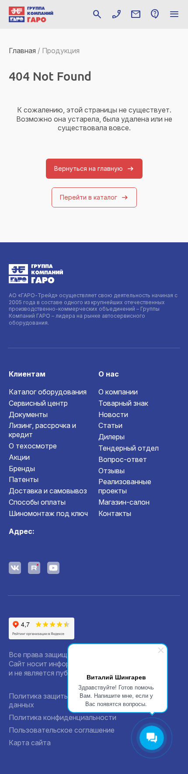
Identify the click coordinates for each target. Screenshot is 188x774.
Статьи (110, 425)
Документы (28, 414)
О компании (118, 391)
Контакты (114, 513)
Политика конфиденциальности (62, 717)
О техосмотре (33, 445)
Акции (19, 457)
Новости (113, 414)
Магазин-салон (124, 502)
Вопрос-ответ (122, 459)
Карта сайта (30, 742)
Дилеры (111, 436)
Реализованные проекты (124, 486)
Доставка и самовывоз (48, 490)
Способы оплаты (37, 502)
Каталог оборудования (48, 391)
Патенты (23, 479)
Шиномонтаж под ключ (48, 513)
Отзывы (111, 470)
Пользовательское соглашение (62, 730)
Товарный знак (123, 403)
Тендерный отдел (128, 448)
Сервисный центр (38, 403)
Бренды (22, 468)
